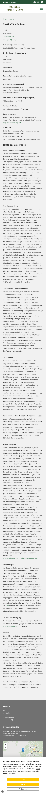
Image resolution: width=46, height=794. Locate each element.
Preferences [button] (12, 773)
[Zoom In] (5, 744)
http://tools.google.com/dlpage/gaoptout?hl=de (21, 558)
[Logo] (14, 9)
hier (7, 606)
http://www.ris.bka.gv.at (12, 123)
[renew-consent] (2, 791)
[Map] (23, 752)
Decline (23, 784)
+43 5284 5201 (8, 37)
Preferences (23, 789)
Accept (23, 780)
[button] (36, 9)
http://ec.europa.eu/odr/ (12, 626)
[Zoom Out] (5, 747)
